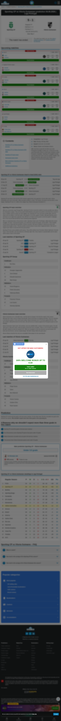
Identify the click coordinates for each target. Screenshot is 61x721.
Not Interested (30, 372)
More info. (34, 714)
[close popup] (46, 344)
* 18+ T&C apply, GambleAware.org (30, 376)
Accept (56, 714)
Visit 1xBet (30, 367)
